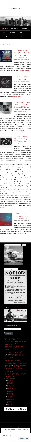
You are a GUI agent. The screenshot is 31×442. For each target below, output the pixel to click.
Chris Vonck (8, 346)
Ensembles (13, 32)
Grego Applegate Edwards (11, 373)
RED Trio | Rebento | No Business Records (21, 78)
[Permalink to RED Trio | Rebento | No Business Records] (6, 82)
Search (24, 245)
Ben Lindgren (10, 393)
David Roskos (10, 399)
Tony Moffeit (10, 396)
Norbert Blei (10, 383)
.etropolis (15, 7)
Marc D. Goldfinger (11, 388)
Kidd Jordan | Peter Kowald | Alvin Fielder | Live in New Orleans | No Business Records (15, 356)
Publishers (14, 37)
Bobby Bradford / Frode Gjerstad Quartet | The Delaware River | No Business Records (15, 375)
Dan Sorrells (8, 359)
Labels (21, 32)
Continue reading (25, 70)
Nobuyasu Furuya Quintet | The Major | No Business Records (21, 138)
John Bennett (10, 382)
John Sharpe (8, 362)
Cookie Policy (8, 435)
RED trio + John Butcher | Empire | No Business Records (22, 216)
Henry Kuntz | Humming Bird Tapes (18, 341)
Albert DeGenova (11, 385)
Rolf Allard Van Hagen (12, 390)
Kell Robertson (10, 398)
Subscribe (8, 333)
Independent (5, 37)
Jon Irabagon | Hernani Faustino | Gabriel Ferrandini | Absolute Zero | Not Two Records (22, 105)
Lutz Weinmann (10, 402)
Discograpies (14, 28)
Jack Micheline (10, 394)
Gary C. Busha (10, 404)
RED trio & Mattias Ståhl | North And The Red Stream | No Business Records (22, 54)
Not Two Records (23, 111)
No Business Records (24, 59)
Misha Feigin (10, 386)
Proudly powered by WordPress (11, 427)
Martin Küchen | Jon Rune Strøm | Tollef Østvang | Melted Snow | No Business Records (14, 370)
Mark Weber (10, 401)
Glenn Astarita (8, 365)
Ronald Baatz (10, 380)
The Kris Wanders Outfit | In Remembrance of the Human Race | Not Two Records (15, 348)
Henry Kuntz (10, 391)
